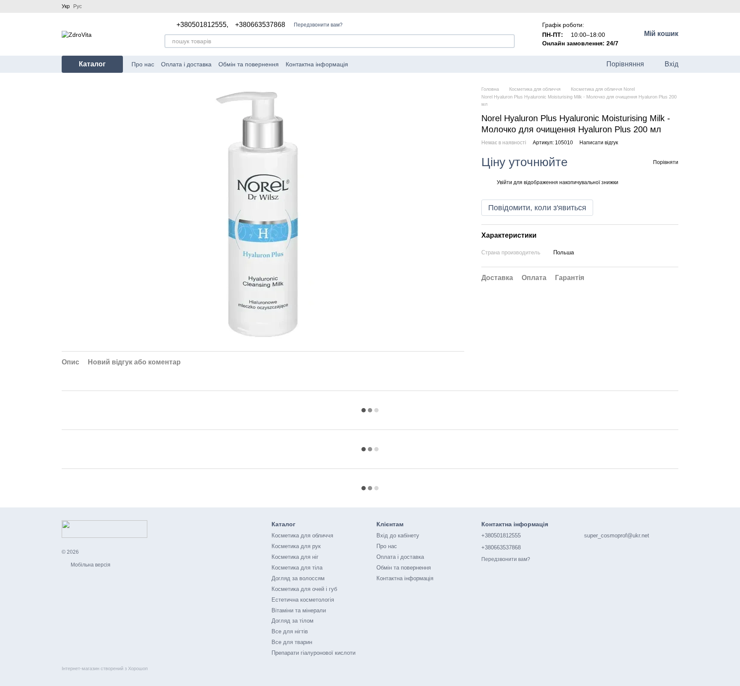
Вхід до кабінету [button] (397, 535)
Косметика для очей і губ (304, 589)
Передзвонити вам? (318, 25)
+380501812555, (202, 24)
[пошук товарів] (508, 41)
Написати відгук (598, 143)
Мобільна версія (89, 565)
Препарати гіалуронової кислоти (313, 653)
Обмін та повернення (248, 64)
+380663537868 (260, 24)
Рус (77, 6)
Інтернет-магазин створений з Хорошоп (105, 668)
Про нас (142, 64)
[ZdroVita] (104, 529)
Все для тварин (292, 642)
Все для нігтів (290, 631)
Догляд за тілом (292, 620)
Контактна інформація (317, 64)
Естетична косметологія (303, 600)
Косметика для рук (296, 546)
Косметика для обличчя (302, 535)
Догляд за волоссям (298, 578)
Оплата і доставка (186, 64)
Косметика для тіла (297, 567)
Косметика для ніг (295, 557)
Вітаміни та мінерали (299, 610)
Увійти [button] (504, 182)
